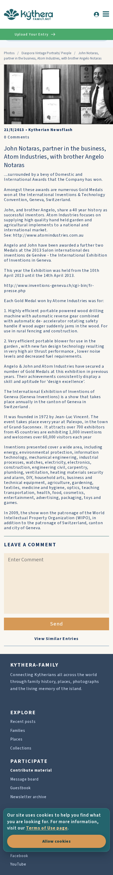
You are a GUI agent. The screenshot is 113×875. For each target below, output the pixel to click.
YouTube (18, 864)
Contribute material (31, 770)
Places (16, 739)
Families (17, 730)
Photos (9, 53)
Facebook (19, 856)
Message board (24, 779)
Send (56, 624)
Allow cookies (56, 841)
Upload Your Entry (31, 34)
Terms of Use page (47, 828)
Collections (21, 748)
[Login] (96, 14)
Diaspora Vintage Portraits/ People (46, 53)
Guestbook (20, 788)
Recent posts (23, 721)
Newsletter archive (28, 797)
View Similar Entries (56, 639)
